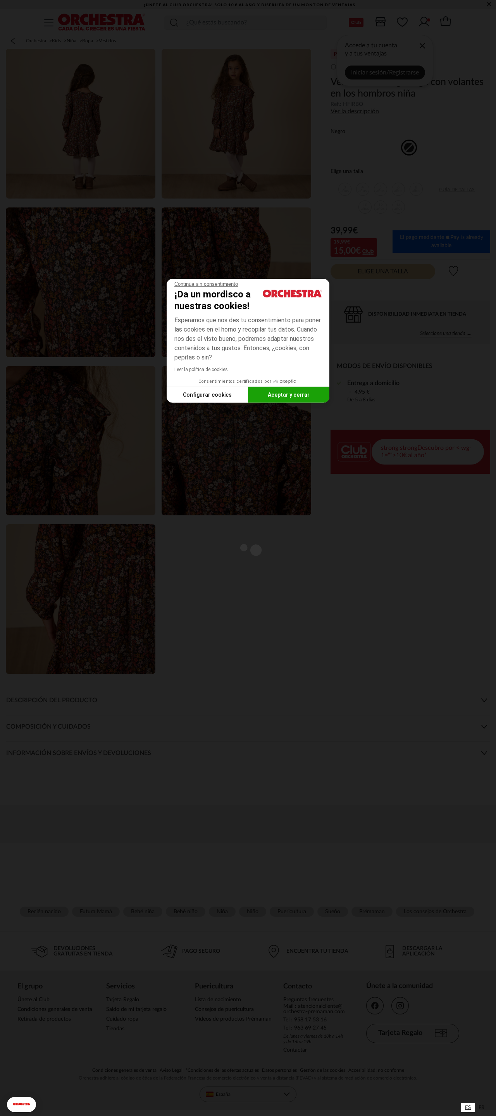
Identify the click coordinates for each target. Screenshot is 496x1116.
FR (481, 1107)
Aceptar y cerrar (289, 394)
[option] (481, 1107)
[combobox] (468, 1107)
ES (468, 1107)
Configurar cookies (207, 394)
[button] (21, 1104)
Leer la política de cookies (201, 369)
